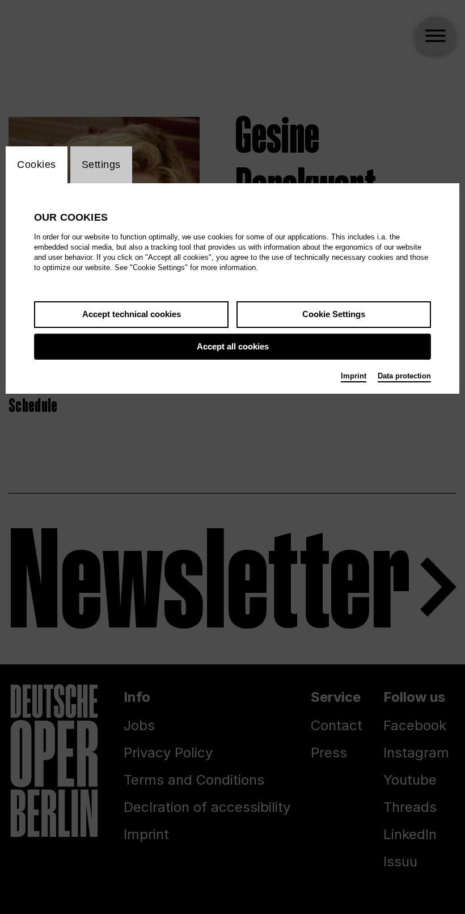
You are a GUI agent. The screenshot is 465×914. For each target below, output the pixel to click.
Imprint (353, 376)
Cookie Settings (333, 314)
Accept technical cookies (131, 314)
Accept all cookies (233, 346)
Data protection (404, 376)
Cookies (36, 164)
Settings (101, 164)
